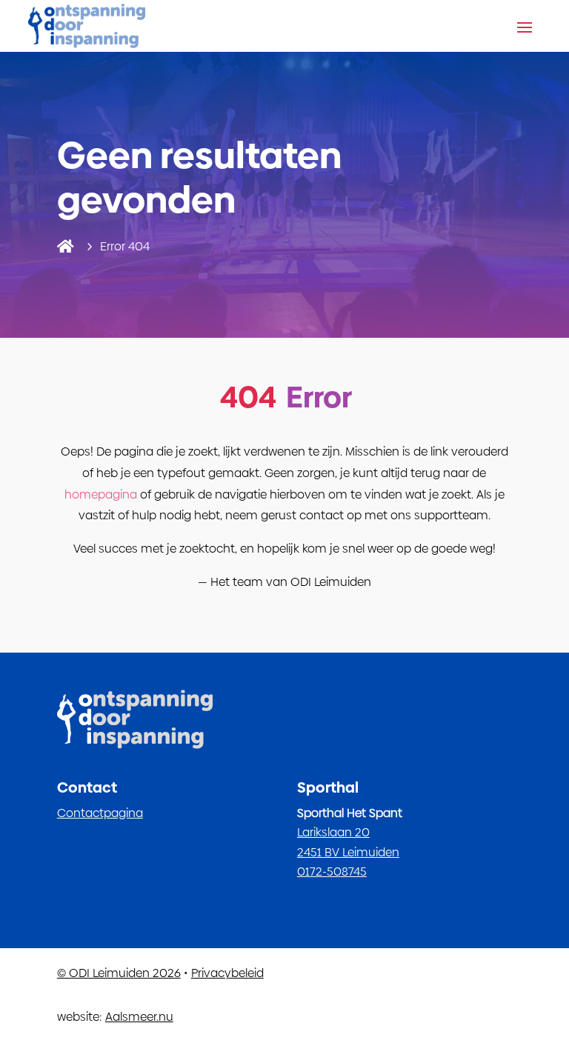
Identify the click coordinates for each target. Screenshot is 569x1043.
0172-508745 (332, 871)
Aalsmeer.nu (139, 1016)
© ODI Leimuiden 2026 (119, 973)
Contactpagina (100, 813)
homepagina (100, 494)
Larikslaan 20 (333, 832)
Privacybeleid (227, 973)
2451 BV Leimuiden (348, 852)
